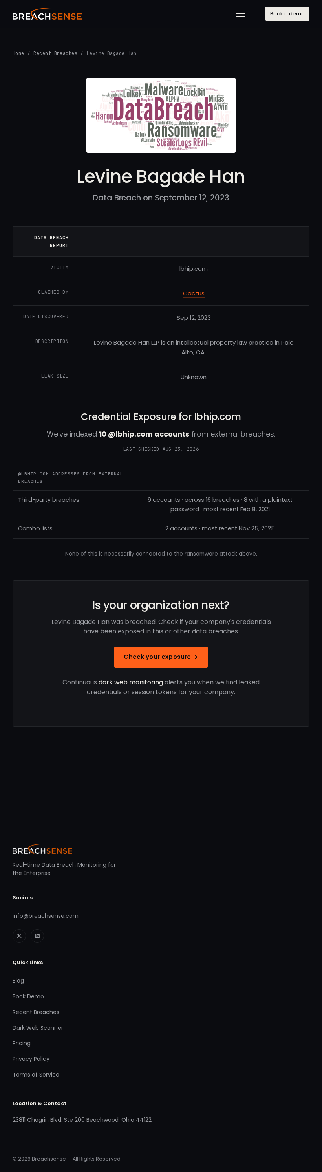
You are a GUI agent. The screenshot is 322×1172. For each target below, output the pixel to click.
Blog (18, 981)
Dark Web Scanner (38, 1028)
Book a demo (287, 13)
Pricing (22, 1043)
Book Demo (28, 996)
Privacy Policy (31, 1059)
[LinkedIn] (37, 936)
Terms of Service (36, 1074)
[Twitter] (19, 936)
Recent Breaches (55, 53)
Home (18, 53)
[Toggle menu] (240, 14)
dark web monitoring (131, 682)
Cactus (194, 293)
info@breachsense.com (46, 916)
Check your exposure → (161, 657)
